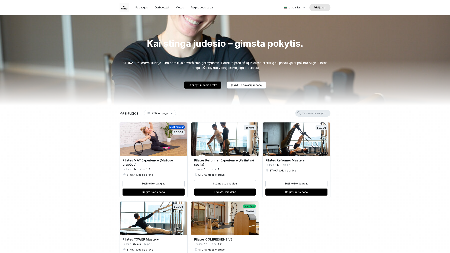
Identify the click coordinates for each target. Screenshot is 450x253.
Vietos (180, 7)
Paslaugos (141, 7)
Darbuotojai (162, 7)
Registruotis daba (202, 7)
